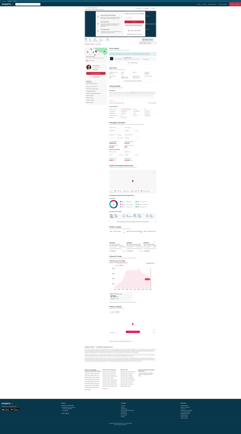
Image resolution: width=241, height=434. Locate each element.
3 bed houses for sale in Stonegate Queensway (95, 377)
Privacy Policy (130, 25)
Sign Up (237, 4)
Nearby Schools (89, 95)
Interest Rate (112, 134)
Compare (139, 8)
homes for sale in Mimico (108, 378)
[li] (66, 413)
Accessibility (124, 412)
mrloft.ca (15, 1)
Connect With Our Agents (186, 410)
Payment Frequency (128, 134)
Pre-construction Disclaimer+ (120, 424)
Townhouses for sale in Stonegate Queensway (95, 379)
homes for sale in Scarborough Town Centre (113, 376)
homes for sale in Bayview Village (110, 386)
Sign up (143, 53)
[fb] (64, 413)
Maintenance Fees (112, 151)
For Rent (204, 4)
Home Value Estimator (186, 412)
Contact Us (183, 408)
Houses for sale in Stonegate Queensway (94, 385)
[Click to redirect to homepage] (7, 4)
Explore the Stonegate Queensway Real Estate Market (93, 370)
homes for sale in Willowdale (109, 371)
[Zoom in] (154, 329)
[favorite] (124, 232)
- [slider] (142, 266)
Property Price (112, 127)
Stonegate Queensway (90, 9)
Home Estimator (224, 4)
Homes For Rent (184, 418)
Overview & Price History (91, 86)
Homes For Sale (184, 416)
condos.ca (10, 1)
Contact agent (96, 76)
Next (134, 21)
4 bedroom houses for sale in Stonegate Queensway (97, 373)
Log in (140, 34)
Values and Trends (90, 100)
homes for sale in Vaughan (126, 373)
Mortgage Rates (184, 415)
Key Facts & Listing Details (92, 88)
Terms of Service (137, 25)
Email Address (128, 17)
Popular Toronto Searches (109, 369)
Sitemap (123, 416)
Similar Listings (89, 97)
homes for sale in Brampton (126, 384)
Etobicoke (98, 9)
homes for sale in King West (109, 373)
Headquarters (124, 408)
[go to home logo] (7, 404)
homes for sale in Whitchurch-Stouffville (129, 380)
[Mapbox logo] (112, 192)
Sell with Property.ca (96, 73)
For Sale (199, 4)
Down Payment (127, 127)
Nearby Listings (89, 102)
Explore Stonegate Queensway (93, 93)
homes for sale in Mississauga (127, 378)
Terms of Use (124, 415)
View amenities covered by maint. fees (133, 80)
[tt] (62, 413)
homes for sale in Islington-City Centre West (113, 380)
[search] (27, 4)
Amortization (119, 134)
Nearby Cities (123, 369)
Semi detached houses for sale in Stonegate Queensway (97, 381)
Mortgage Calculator (90, 91)
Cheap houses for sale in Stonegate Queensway (95, 387)
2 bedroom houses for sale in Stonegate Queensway (96, 375)
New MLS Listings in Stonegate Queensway (146, 370)
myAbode (11, 406)
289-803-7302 (95, 69)
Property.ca (4, 406)
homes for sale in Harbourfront (110, 382)
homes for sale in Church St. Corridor (111, 384)
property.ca (4, 1)
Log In (232, 4)
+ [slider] (154, 266)
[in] (68, 413)
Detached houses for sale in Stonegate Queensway (96, 383)
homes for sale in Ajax (125, 386)
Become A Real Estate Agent (127, 410)
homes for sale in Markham (126, 376)
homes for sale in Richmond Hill (127, 371)
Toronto (102, 9)
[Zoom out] (154, 332)
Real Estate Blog (184, 405)
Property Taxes (127, 151)
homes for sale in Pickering (126, 382)
